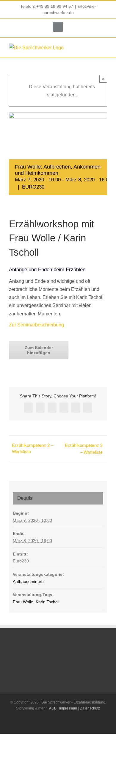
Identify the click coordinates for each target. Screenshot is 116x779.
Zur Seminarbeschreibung (36, 324)
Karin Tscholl (47, 601)
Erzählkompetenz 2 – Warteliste (32, 448)
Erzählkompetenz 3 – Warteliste (84, 448)
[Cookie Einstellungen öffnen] (10, 771)
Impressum (68, 708)
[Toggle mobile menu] (104, 48)
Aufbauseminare (28, 581)
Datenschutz (90, 708)
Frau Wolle (23, 601)
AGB (53, 708)
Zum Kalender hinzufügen (39, 350)
